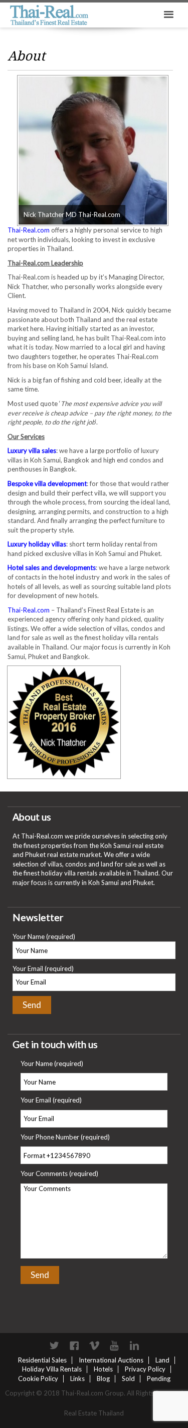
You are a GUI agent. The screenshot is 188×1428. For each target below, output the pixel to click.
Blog (103, 1378)
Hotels (103, 1369)
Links (77, 1378)
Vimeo (94, 1345)
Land (162, 1360)
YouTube (114, 1345)
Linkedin (134, 1345)
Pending (158, 1378)
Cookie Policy (38, 1378)
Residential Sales (42, 1360)
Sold (128, 1378)
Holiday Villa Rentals (52, 1369)
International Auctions (111, 1360)
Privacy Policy (145, 1369)
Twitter (54, 1345)
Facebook (74, 1345)
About (26, 56)
